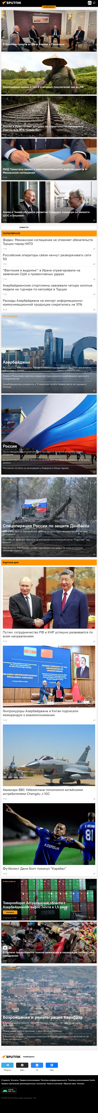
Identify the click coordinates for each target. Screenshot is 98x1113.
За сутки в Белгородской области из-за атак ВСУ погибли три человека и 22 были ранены (46, 461)
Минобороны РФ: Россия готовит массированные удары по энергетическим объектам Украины (43, 549)
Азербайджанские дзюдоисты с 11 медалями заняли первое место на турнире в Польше (44, 385)
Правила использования (30, 1080)
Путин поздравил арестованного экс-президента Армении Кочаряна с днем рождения (43, 453)
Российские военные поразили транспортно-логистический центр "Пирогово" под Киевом (46, 541)
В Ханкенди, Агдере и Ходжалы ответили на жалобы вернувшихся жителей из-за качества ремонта (46, 1038)
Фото (5, 924)
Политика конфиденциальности (54, 1080)
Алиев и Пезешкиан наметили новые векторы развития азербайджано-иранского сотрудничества (46, 377)
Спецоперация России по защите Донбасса (49, 517)
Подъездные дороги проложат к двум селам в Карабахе (32, 1031)
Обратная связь (69, 1083)
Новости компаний (54, 1083)
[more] (94, 49)
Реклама (80, 1083)
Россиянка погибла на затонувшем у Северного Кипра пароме (36, 468)
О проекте (5, 1080)
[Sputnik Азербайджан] (12, 5)
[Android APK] (9, 1091)
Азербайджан (49, 353)
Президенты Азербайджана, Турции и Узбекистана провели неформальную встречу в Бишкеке (47, 369)
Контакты (15, 1080)
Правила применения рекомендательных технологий (23, 1083)
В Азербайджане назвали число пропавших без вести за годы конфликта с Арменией (42, 1024)
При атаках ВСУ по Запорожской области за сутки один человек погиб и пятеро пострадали (45, 533)
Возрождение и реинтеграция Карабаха (49, 1006)
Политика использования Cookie (81, 1080)
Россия (49, 435)
